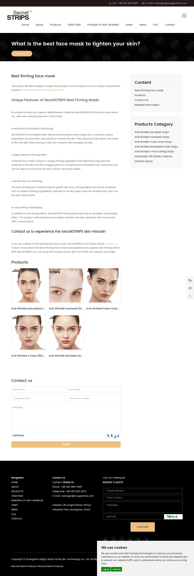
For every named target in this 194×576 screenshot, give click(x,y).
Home (25, 25)
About (39, 25)
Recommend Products (50, 566)
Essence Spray (144, 161)
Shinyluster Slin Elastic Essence (153, 156)
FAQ (155, 25)
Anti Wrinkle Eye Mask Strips (152, 132)
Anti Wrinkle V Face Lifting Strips (154, 152)
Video (129, 25)
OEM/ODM (74, 25)
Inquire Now (28, 285)
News (142, 25)
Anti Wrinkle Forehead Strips (152, 137)
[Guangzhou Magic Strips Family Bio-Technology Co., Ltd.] (19, 15)
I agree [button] (106, 569)
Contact (170, 25)
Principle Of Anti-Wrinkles (103, 25)
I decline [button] (116, 569)
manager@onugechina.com (170, 3)
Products (55, 25)
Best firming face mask (149, 90)
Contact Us (21, 53)
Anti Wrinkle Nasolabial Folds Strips (156, 147)
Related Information (147, 105)
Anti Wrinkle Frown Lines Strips (153, 142)
